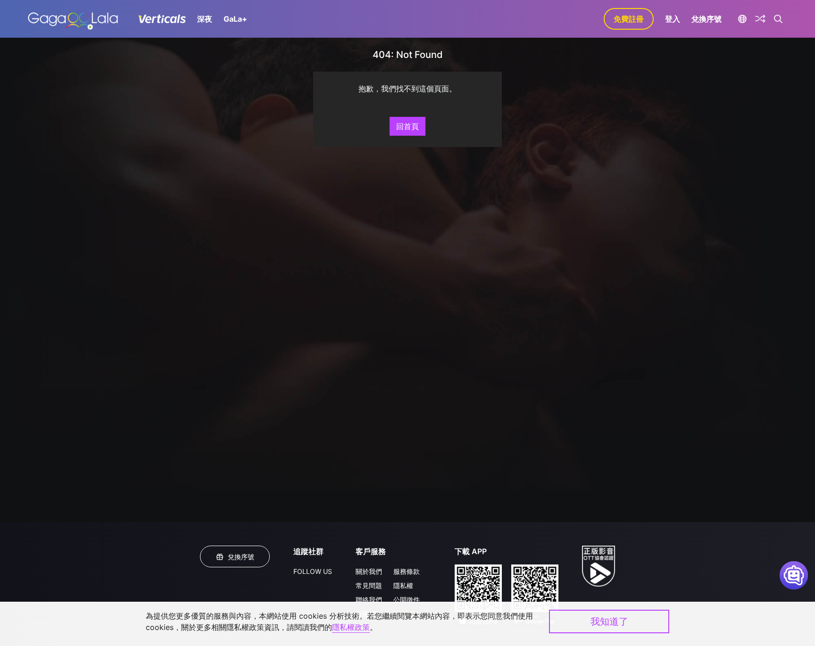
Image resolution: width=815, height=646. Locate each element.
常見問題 (369, 585)
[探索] (760, 19)
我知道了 (609, 621)
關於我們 (369, 571)
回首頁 (407, 126)
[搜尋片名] (778, 19)
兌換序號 (706, 19)
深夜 (204, 19)
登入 (672, 19)
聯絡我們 (369, 600)
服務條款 (406, 571)
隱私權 (403, 585)
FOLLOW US (312, 571)
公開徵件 (406, 600)
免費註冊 (629, 19)
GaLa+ (235, 19)
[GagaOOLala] (73, 19)
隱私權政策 (351, 627)
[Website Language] (742, 19)
